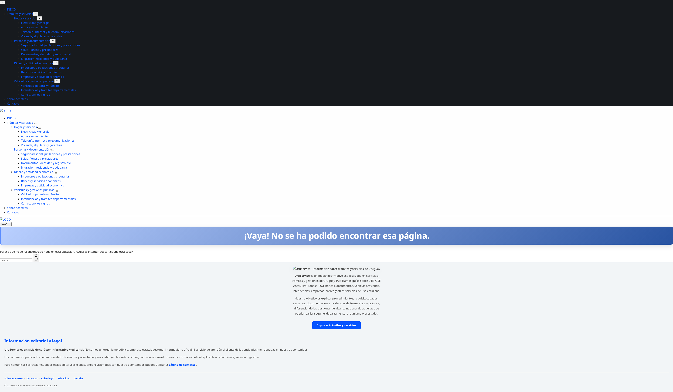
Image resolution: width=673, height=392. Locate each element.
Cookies (78, 378)
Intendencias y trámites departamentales (48, 199)
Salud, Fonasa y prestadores (39, 159)
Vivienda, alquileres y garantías (41, 145)
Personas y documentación (32, 149)
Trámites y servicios (20, 123)
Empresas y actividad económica (42, 185)
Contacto (13, 212)
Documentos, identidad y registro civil (46, 163)
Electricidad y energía (35, 132)
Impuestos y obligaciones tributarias (45, 176)
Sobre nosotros (17, 208)
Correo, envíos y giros (35, 203)
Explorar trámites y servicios (336, 325)
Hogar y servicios (25, 127)
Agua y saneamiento (34, 136)
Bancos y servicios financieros (41, 181)
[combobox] (16, 260)
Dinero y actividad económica (33, 172)
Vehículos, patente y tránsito (40, 194)
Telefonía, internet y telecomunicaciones (47, 140)
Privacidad (64, 378)
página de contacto (182, 365)
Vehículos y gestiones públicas (34, 190)
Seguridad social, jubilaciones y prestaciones (50, 154)
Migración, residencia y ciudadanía (44, 167)
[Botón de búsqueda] (36, 258)
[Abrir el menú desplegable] (35, 123)
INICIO (11, 118)
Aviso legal (47, 378)
